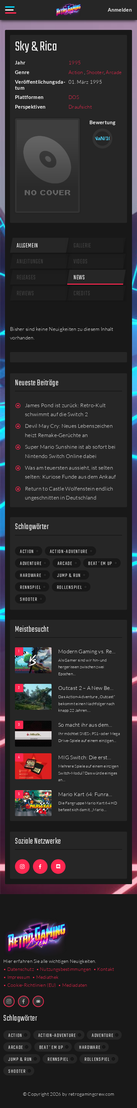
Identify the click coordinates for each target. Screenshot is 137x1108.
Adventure (31, 564)
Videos (80, 262)
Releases (26, 278)
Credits (81, 294)
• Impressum (16, 977)
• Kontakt (103, 969)
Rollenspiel (69, 588)
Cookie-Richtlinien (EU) (31, 985)
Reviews (25, 294)
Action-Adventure (69, 552)
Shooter (95, 72)
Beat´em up (100, 564)
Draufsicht (80, 107)
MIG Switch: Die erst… (84, 757)
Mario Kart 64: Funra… (85, 794)
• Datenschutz (18, 969)
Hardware (31, 576)
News (79, 278)
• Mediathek (45, 977)
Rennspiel (30, 588)
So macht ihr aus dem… (85, 724)
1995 (74, 62)
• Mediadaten (72, 985)
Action (76, 72)
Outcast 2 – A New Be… (86, 688)
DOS (73, 97)
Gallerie (82, 246)
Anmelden (120, 10)
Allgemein (27, 246)
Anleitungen (30, 262)
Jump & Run (69, 576)
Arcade (114, 72)
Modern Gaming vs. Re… (87, 651)
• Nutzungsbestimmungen (63, 969)
